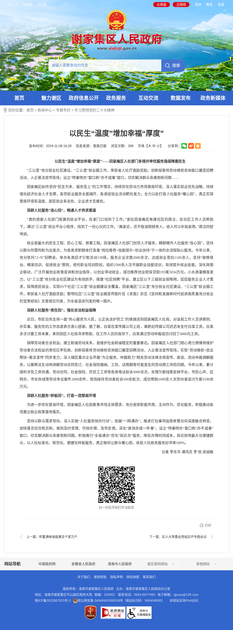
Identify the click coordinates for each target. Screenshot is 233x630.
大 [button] (149, 146)
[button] (161, 4)
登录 (221, 4)
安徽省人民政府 (83, 564)
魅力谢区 (51, 98)
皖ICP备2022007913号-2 (53, 600)
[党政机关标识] (90, 612)
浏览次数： (122, 146)
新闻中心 (45, 110)
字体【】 (150, 146)
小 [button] (158, 146)
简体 (198, 4)
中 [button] (154, 146)
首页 (19, 98)
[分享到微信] (184, 146)
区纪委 (42, 4)
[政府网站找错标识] (113, 612)
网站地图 (133, 577)
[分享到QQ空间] (198, 146)
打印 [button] (208, 525)
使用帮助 (100, 577)
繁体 (209, 4)
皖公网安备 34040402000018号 (100, 600)
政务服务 (116, 98)
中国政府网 (47, 564)
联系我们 (149, 577)
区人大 (13, 4)
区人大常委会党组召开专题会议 (184, 537)
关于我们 (83, 577)
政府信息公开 (84, 98)
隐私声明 (116, 577)
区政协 (27, 4)
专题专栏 (63, 110)
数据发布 (181, 98)
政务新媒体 (212, 98)
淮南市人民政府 (120, 564)
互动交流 (148, 98)
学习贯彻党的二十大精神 (94, 110)
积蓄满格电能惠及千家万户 (58, 537)
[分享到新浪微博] (191, 146)
